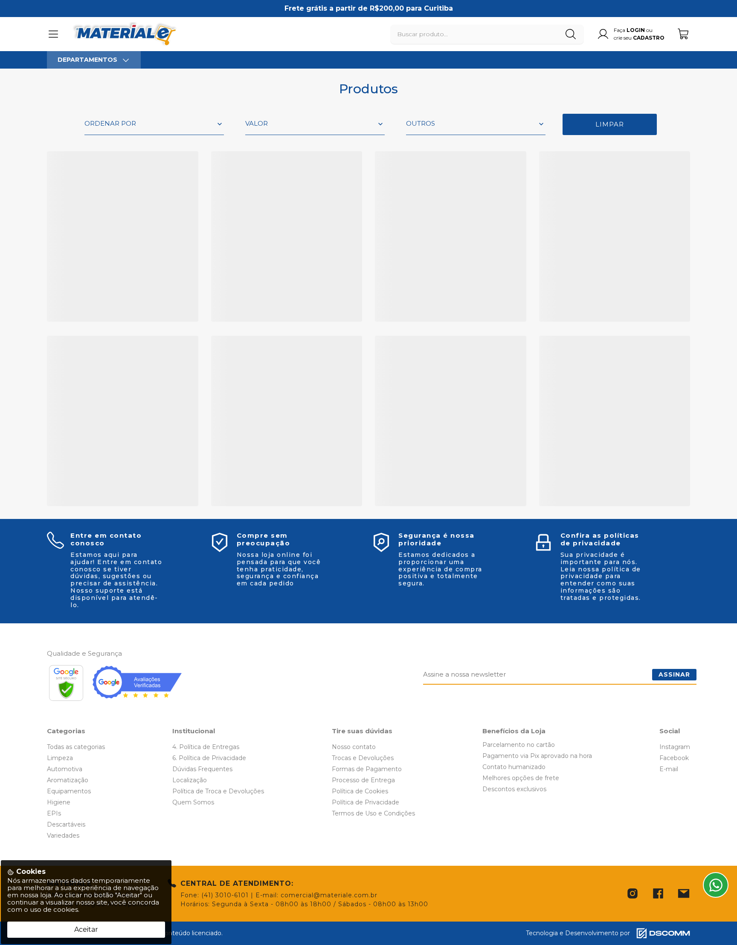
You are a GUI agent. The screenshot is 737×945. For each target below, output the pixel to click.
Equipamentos (69, 791)
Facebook (674, 758)
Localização (189, 780)
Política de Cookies (360, 791)
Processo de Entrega (363, 780)
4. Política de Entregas (205, 747)
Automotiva (64, 769)
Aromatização (67, 780)
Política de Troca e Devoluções (218, 791)
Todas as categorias (76, 747)
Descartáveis (66, 824)
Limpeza (60, 758)
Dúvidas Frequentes (202, 769)
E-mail (668, 769)
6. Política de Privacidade (209, 758)
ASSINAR (674, 674)
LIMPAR (609, 124)
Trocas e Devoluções (363, 758)
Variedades (63, 835)
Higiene (58, 802)
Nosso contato (354, 747)
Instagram (674, 747)
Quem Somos (193, 802)
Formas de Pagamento (367, 769)
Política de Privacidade (365, 802)
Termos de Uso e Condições (373, 813)
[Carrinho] (683, 34)
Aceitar (86, 929)
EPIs (54, 813)
